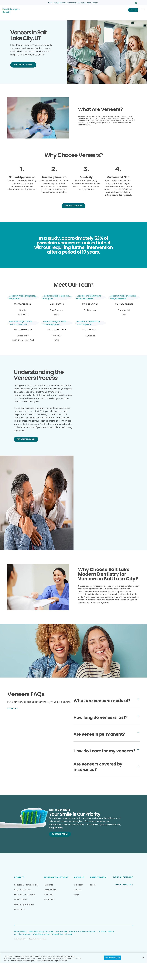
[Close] (143, 957)
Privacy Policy (20, 931)
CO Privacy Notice (22, 934)
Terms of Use (61, 931)
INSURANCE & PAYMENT (56, 877)
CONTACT (19, 877)
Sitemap (69, 934)
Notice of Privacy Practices (41, 931)
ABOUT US (79, 877)
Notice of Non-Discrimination (82, 931)
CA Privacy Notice (106, 931)
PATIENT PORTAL (98, 877)
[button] (143, 10)
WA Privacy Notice (41, 934)
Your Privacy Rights (112, 958)
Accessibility (57, 934)
